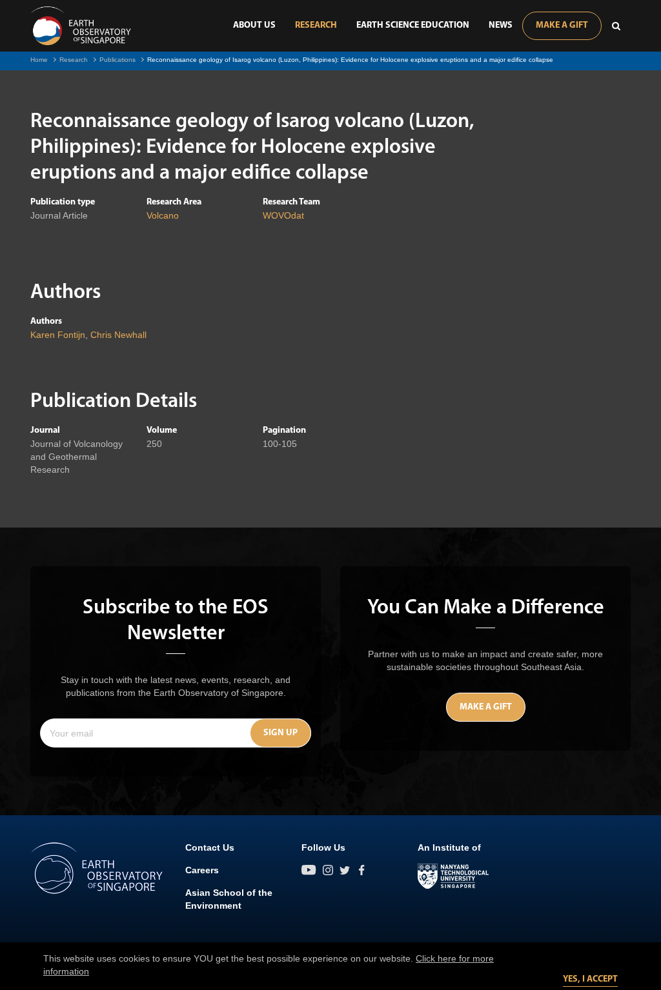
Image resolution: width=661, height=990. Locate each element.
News (501, 25)
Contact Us (209, 847)
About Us (254, 25)
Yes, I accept (590, 979)
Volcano (163, 215)
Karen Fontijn (57, 335)
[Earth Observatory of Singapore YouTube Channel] (308, 870)
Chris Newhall (118, 335)
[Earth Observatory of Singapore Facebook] (361, 870)
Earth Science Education (412, 25)
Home (39, 59)
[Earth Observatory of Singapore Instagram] (328, 870)
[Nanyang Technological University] (453, 876)
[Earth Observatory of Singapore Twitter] (345, 870)
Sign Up (280, 733)
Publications (117, 59)
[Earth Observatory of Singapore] (80, 25)
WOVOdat (283, 215)
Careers (202, 870)
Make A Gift (562, 25)
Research (316, 25)
